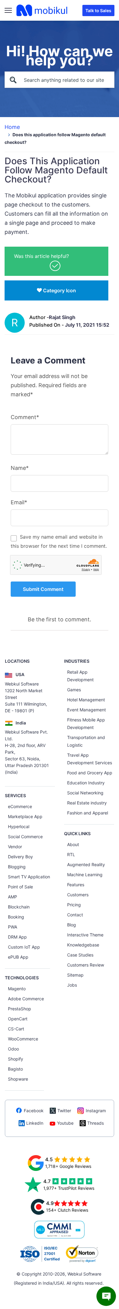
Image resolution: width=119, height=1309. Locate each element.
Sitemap (75, 974)
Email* (19, 502)
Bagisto (15, 1068)
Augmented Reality (86, 864)
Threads (95, 1123)
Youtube (65, 1123)
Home (12, 127)
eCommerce (20, 806)
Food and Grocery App (89, 772)
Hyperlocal (18, 826)
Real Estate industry (87, 802)
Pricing (74, 904)
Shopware (18, 1079)
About (73, 844)
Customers (77, 894)
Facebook (34, 1110)
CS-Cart (16, 1028)
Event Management (86, 709)
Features (75, 884)
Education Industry (86, 782)
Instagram (96, 1110)
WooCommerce (23, 1038)
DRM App (17, 936)
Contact (75, 914)
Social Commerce (25, 836)
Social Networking (85, 792)
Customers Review (85, 964)
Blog (71, 924)
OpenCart (17, 1018)
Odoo (13, 1048)
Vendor (15, 846)
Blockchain (19, 906)
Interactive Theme (85, 934)
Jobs (72, 985)
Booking (16, 916)
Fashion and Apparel (87, 812)
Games (74, 689)
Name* (20, 468)
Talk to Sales (98, 10)
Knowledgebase (83, 944)
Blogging (17, 866)
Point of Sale (20, 886)
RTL (71, 854)
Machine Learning (85, 874)
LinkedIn (34, 1123)
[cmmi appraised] (59, 1229)
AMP (12, 896)
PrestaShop (19, 1008)
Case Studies (80, 954)
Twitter (64, 1110)
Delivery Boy (20, 856)
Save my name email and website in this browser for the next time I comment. (59, 541)
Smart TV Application (29, 876)
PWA (12, 926)
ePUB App (18, 957)
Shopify (15, 1058)
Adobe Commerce (26, 998)
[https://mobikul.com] (42, 10)
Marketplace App (25, 816)
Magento (17, 988)
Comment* (25, 417)
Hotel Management (86, 699)
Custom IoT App (24, 947)
